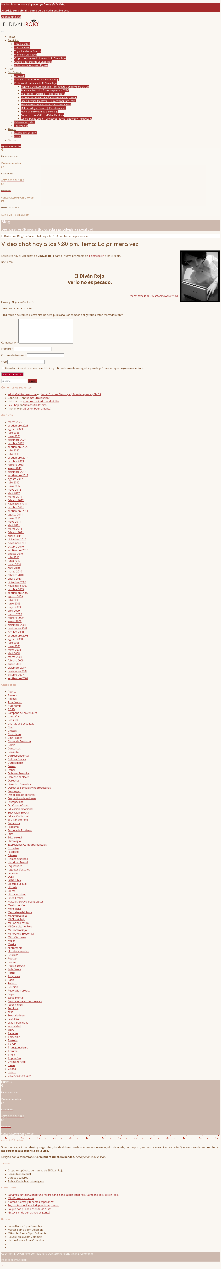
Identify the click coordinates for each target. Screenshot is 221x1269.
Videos (12, 1072)
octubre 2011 (16, 507)
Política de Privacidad (14, 1260)
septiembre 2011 (18, 511)
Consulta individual (19, 1174)
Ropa (11, 994)
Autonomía (14, 706)
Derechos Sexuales (19, 784)
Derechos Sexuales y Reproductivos (29, 787)
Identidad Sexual (18, 862)
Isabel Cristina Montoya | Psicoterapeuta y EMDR (48, 100)
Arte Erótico (15, 702)
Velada (12, 1069)
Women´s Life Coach (25, 54)
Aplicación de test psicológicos (31, 65)
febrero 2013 (16, 464)
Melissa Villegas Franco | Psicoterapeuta (43, 108)
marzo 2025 (15, 422)
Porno (11, 973)
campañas (14, 716)
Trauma (12, 1051)
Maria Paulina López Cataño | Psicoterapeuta (46, 104)
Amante (12, 695)
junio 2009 (14, 603)
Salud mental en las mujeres (25, 1001)
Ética (10, 834)
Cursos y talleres (18, 1177)
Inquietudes (15, 866)
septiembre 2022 (18, 447)
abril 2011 (14, 525)
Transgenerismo (18, 1047)
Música (12, 944)
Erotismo (13, 827)
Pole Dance (14, 969)
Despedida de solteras (21, 795)
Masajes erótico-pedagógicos (26, 901)
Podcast (12, 958)
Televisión (14, 1037)
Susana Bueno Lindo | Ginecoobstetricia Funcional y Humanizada (56, 118)
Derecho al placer (18, 777)
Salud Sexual (15, 1005)
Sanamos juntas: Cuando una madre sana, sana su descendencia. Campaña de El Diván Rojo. (63, 1195)
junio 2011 (14, 518)
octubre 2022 (16, 443)
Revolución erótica (19, 990)
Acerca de (19, 76)
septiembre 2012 (18, 475)
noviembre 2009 (17, 585)
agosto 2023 (15, 429)
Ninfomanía (15, 948)
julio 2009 (13, 600)
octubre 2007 (16, 674)
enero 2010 (15, 578)
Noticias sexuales (18, 951)
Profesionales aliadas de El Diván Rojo (35, 83)
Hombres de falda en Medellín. (41, 401)
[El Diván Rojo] (20, 27)
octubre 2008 (16, 632)
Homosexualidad (18, 859)
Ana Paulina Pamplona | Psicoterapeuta (43, 93)
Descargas (14, 791)
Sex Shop (13, 405)
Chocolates (14, 734)
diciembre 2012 (17, 472)
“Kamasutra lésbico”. (37, 398)
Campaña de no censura (22, 713)
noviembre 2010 (17, 543)
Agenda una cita (11, 16)
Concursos (14, 748)
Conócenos (15, 72)
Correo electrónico (13, 355)
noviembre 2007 (17, 671)
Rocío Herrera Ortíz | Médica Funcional (42, 115)
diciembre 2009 (17, 582)
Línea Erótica (15, 898)
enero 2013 (15, 468)
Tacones (13, 1033)
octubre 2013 (16, 461)
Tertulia (12, 1040)
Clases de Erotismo (19, 741)
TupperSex (14, 1058)
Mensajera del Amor (20, 912)
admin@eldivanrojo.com (22, 394)
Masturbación (16, 905)
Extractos (13, 848)
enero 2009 (15, 621)
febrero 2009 (16, 618)
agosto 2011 (15, 514)
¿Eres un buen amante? (37, 408)
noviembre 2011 (17, 504)
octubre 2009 (16, 589)
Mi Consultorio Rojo (20, 926)
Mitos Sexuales (17, 937)
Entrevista (14, 823)
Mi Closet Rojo (16, 919)
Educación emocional (20, 809)
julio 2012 (13, 482)
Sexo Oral (13, 1019)
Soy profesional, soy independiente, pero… (33, 1205)
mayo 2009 (14, 607)
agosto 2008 (15, 639)
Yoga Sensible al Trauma (27, 51)
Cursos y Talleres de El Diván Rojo (33, 61)
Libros (17, 136)
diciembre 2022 (17, 440)
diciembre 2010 (17, 539)
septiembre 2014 (18, 457)
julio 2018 (13, 454)
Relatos (12, 983)
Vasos (11, 1065)
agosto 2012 (15, 479)
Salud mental (15, 997)
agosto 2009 (15, 596)
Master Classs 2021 (25, 132)
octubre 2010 (16, 546)
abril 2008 (14, 653)
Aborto (12, 691)
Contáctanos (15, 140)
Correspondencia (18, 755)
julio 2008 (13, 642)
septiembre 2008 (18, 635)
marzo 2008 (15, 657)
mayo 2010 (14, 564)
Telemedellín (96, 256)
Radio (11, 980)
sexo (10, 1012)
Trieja (11, 1054)
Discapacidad (15, 802)
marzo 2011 (15, 529)
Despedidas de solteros (22, 798)
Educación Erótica (18, 812)
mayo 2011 (14, 521)
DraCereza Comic (18, 805)
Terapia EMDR (22, 47)
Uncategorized (17, 1062)
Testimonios (21, 125)
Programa (14, 976)
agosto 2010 (15, 553)
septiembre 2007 (18, 678)
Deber (11, 770)
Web (4, 361)
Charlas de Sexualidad (21, 723)
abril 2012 (14, 493)
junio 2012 (14, 486)
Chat (10, 727)
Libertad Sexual (17, 884)
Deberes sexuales (24, 122)
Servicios (13, 40)
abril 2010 (14, 568)
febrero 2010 (16, 575)
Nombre (7, 348)
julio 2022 (13, 450)
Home (11, 37)
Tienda (12, 129)
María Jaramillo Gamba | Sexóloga (39, 111)
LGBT (11, 876)
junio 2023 (14, 436)
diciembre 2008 (17, 625)
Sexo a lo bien (16, 1015)
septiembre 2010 (18, 550)
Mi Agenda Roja (17, 916)
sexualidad (14, 1026)
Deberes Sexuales (18, 773)
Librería (12, 887)
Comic (11, 745)
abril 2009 (14, 610)
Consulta (13, 752)
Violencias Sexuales (19, 1076)
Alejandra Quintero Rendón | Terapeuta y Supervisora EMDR (55, 86)
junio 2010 (14, 561)
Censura (13, 720)
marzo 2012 (15, 497)
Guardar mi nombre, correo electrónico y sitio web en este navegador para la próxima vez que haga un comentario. (75, 368)
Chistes (12, 730)
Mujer (11, 940)
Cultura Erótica (17, 759)
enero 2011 (15, 536)
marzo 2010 (15, 571)
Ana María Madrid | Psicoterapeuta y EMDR (45, 90)
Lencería (13, 873)
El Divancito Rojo (18, 819)
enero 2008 (15, 664)
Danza (12, 766)
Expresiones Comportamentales (27, 844)
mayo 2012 (14, 489)
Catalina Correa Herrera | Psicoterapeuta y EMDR (49, 97)
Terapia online (22, 43)
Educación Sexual (18, 816)
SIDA (11, 1029)
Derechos (13, 780)
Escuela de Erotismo (20, 830)
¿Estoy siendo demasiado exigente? (29, 1212)
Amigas (12, 698)
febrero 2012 (16, 500)
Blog (10, 69)
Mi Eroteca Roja (17, 930)
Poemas (12, 962)
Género (12, 855)
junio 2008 (14, 646)
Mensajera (14, 908)
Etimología (14, 841)
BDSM (11, 709)
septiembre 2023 (18, 425)
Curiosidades (15, 763)
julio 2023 (13, 432)
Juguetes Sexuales (19, 869)
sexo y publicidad (18, 1022)
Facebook (13, 851)
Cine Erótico (15, 738)
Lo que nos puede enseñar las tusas (29, 1209)
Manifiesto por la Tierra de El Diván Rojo (36, 79)
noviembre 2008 (17, 628)
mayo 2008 (14, 650)
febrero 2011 (16, 532)
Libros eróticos (17, 894)
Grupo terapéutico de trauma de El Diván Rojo (40, 58)
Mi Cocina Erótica (18, 923)
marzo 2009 (15, 614)
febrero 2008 (16, 660)
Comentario (9, 342)
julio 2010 (13, 557)
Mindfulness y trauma (21, 1198)
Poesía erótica (16, 965)
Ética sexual (15, 837)
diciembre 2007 (17, 667)
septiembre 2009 (18, 593)
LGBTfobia (14, 880)
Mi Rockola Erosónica (21, 933)
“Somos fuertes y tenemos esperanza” (31, 1202)
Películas (13, 955)
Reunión (13, 987)
